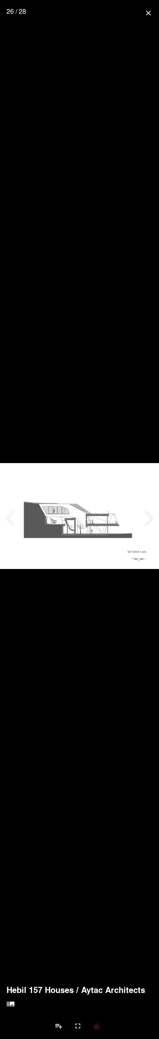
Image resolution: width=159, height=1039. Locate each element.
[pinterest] (97, 1026)
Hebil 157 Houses (40, 990)
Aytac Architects (113, 990)
